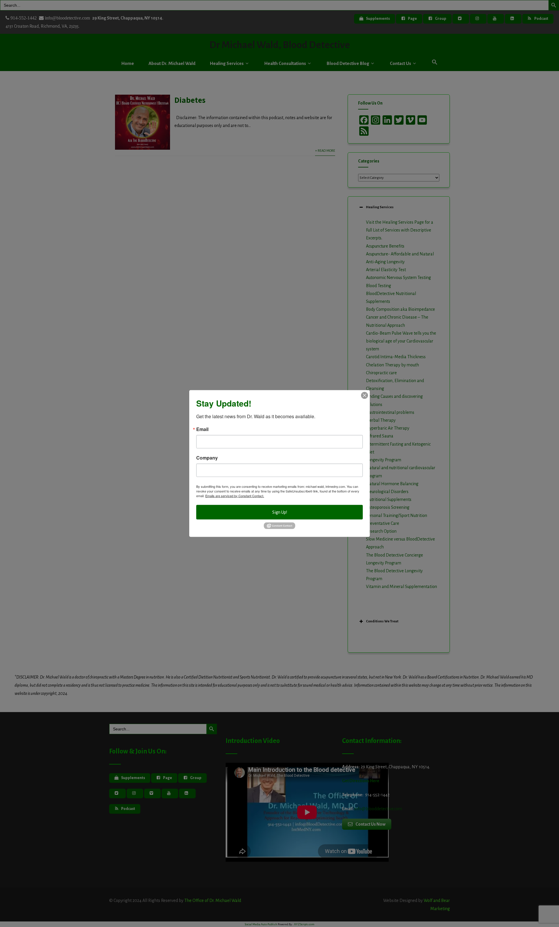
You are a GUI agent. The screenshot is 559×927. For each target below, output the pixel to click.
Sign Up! (279, 512)
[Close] (364, 395)
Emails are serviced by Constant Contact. (234, 495)
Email (202, 429)
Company (207, 457)
